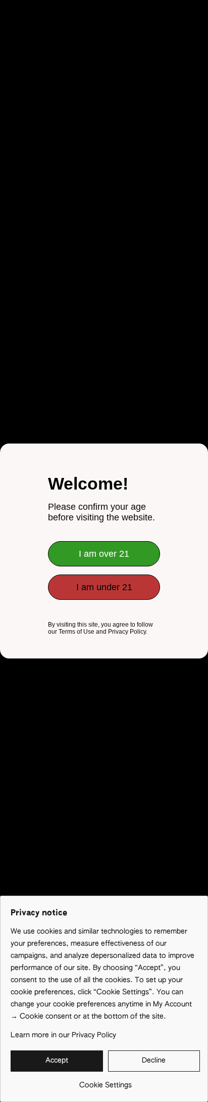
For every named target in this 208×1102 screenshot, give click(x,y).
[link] (105, 1081)
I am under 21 (104, 587)
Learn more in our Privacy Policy (63, 1035)
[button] (57, 1061)
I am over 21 (104, 554)
